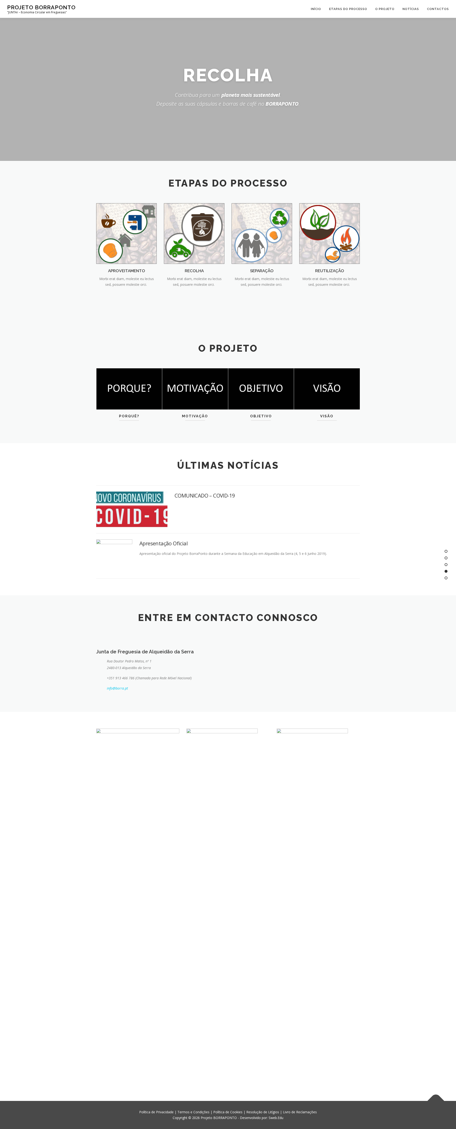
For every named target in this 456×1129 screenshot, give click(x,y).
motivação (195, 416)
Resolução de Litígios (262, 1112)
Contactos (438, 9)
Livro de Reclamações (300, 1112)
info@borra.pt (117, 688)
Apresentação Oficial (163, 543)
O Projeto (384, 9)
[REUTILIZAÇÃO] (329, 233)
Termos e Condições (193, 1112)
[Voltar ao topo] (436, 1101)
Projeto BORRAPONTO (41, 7)
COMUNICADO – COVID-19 (205, 495)
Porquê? (129, 416)
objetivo (261, 416)
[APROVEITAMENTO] (126, 233)
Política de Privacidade (156, 1112)
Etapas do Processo (348, 9)
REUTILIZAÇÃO (329, 270)
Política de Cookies (227, 1112)
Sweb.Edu (276, 1117)
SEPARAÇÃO (262, 270)
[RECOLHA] (194, 233)
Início (316, 9)
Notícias (411, 9)
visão (326, 416)
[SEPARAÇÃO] (262, 233)
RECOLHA (194, 270)
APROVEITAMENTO (126, 270)
